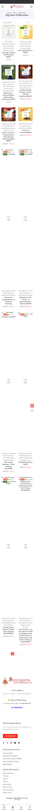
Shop (14, 13)
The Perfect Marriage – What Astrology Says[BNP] (8, 465)
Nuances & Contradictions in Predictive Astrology (8, 301)
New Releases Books (8, 128)
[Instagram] (11, 743)
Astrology (5, 44)
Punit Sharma (8, 625)
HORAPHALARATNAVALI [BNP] (25, 463)
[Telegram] (19, 743)
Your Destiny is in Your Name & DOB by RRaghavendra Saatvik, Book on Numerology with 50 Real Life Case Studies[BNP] (25, 636)
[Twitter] (7, 743)
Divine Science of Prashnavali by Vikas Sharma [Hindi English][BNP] (8, 137)
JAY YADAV (8, 41)
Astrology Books (7, 82)
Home (9, 13)
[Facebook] (4, 743)
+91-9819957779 (25, 703)
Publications (22, 13)
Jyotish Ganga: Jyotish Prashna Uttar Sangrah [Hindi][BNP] (8, 630)
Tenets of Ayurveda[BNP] (25, 131)
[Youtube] (15, 743)
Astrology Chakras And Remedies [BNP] (8, 55)
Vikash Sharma (8, 130)
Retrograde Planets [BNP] (25, 51)
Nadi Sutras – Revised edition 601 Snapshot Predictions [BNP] (8, 96)
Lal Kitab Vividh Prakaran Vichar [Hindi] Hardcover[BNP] (25, 93)
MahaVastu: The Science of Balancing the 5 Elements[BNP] (25, 301)
